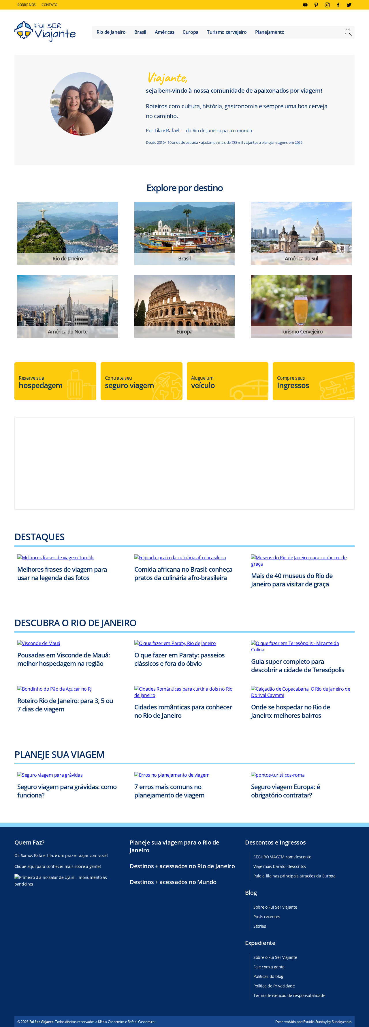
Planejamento (269, 32)
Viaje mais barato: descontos (279, 866)
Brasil (140, 32)
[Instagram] (327, 5)
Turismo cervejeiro (226, 32)
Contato (49, 4)
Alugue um (203, 382)
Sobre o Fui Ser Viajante (275, 907)
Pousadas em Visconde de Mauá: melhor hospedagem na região (63, 659)
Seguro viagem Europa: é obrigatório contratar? (285, 790)
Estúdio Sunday (315, 1021)
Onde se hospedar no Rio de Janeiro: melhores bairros (290, 711)
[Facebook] (338, 5)
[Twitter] (349, 5)
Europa (190, 32)
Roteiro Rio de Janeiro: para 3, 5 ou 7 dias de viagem (65, 704)
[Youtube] (305, 5)
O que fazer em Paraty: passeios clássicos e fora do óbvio (179, 659)
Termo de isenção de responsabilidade (289, 995)
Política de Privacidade (274, 986)
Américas (164, 32)
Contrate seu (129, 382)
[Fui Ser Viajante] (45, 32)
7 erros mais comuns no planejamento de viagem (169, 790)
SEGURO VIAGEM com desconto (282, 857)
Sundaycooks (342, 1021)
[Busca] (348, 33)
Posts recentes (266, 916)
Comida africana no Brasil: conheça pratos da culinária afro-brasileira (183, 573)
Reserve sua (41, 382)
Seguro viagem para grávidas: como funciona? (66, 790)
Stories (259, 926)
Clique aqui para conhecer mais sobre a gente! (57, 866)
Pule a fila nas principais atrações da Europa (294, 876)
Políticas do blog (268, 976)
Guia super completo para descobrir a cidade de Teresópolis (297, 665)
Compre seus (293, 382)
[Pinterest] (316, 5)
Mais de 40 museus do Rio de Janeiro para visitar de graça (292, 579)
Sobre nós (26, 4)
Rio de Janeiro (111, 32)
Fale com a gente (269, 967)
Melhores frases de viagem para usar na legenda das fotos (62, 573)
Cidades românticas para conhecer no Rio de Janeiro (183, 711)
